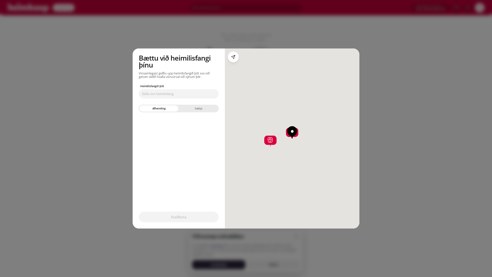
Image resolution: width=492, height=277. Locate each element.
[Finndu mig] (233, 57)
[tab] (159, 108)
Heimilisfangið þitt (152, 86)
